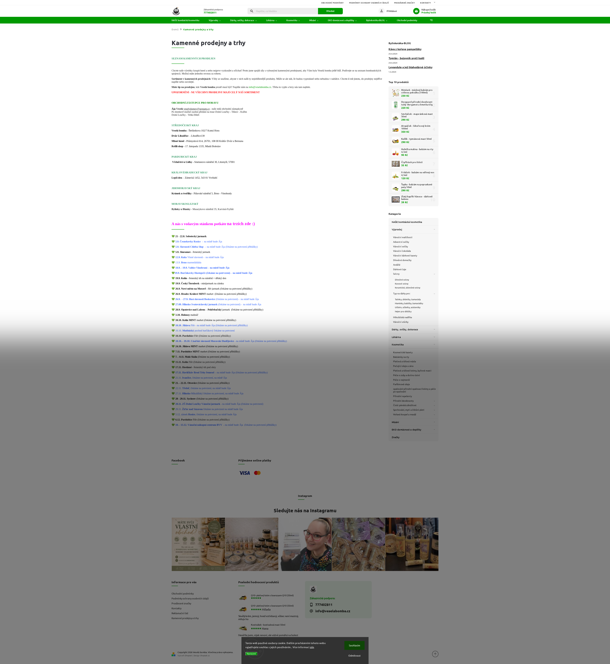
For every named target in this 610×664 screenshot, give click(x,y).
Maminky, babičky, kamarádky (409, 303)
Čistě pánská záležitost (405, 405)
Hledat (330, 11)
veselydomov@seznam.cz (197, 108)
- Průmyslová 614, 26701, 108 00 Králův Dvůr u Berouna (207, 141)
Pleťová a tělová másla (404, 361)
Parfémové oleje (401, 384)
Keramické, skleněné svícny (407, 287)
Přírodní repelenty (402, 396)
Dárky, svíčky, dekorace (405, 329)
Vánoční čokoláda (402, 250)
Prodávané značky (404, 2)
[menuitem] (188, 20)
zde (312, 647)
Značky (396, 437)
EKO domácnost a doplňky (406, 429)
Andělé (396, 264)
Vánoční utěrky (400, 321)
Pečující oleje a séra (403, 365)
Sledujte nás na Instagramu (305, 510)
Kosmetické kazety (403, 352)
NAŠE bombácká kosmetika (407, 222)
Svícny (396, 273)
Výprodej (397, 229)
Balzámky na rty (401, 356)
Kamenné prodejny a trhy (185, 618)
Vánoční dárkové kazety (405, 255)
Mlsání (395, 422)
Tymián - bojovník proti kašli (406, 58)
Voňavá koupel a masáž (404, 414)
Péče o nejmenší (401, 379)
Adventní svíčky (401, 241)
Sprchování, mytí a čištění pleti (408, 409)
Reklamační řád (180, 613)
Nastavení (251, 654)
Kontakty (425, 2)
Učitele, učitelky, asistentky (407, 307)
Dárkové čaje (399, 269)
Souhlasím (354, 645)
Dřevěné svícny (402, 279)
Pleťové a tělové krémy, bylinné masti (412, 370)
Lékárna (396, 337)
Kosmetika (398, 344)
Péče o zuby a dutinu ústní (406, 375)
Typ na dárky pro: (401, 293)
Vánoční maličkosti (402, 237)
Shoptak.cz (205, 655)
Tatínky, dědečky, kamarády (408, 299)
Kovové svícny (401, 283)
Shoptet (188, 655)
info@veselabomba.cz (260, 87)
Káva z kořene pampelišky (405, 49)
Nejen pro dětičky (403, 311)
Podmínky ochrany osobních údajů (369, 2)
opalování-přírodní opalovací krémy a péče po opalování (414, 390)
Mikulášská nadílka (402, 317)
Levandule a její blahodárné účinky (410, 67)
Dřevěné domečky (402, 260)
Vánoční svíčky (400, 246)
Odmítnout (354, 655)
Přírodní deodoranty (403, 400)
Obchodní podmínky (332, 2)
